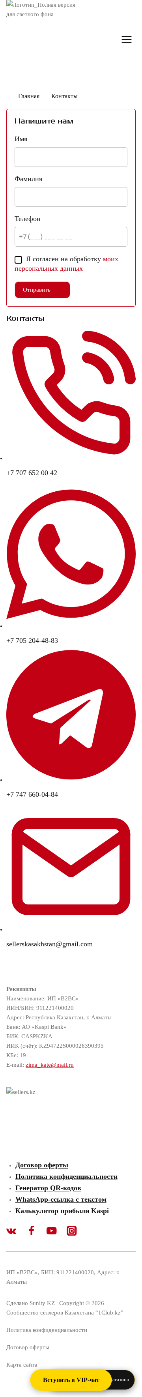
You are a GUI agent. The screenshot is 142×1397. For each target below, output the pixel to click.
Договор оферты (41, 1165)
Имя (21, 139)
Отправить (36, 290)
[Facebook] (36, 1231)
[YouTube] (57, 1231)
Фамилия (28, 179)
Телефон (28, 219)
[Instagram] (77, 1231)
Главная (28, 96)
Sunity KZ (42, 1303)
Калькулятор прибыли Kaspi (62, 1211)
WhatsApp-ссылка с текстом (60, 1199)
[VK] (16, 1231)
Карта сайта (21, 1364)
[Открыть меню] (126, 39)
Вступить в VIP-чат (71, 1379)
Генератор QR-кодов (48, 1188)
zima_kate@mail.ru (50, 1065)
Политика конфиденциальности (66, 1176)
